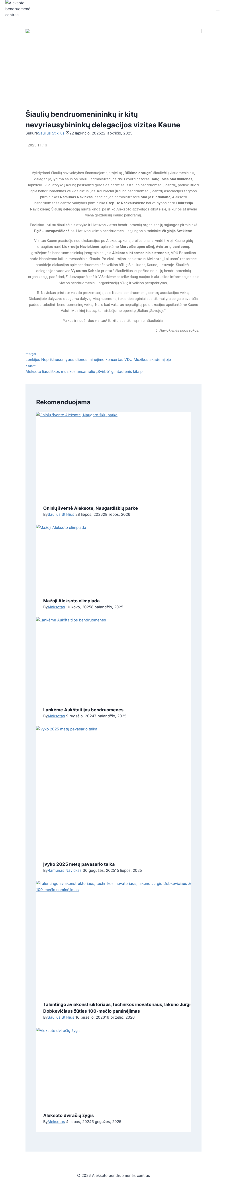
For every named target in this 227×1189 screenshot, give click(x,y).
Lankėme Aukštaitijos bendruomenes (83, 709)
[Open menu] (217, 9)
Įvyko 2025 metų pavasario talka (79, 864)
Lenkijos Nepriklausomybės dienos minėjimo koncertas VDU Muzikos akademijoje (98, 357)
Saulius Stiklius (51, 133)
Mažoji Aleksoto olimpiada (71, 600)
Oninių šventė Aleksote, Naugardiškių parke (90, 508)
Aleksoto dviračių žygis (68, 1115)
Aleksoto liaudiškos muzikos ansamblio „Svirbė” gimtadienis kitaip (84, 369)
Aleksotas (56, 607)
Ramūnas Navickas (65, 870)
